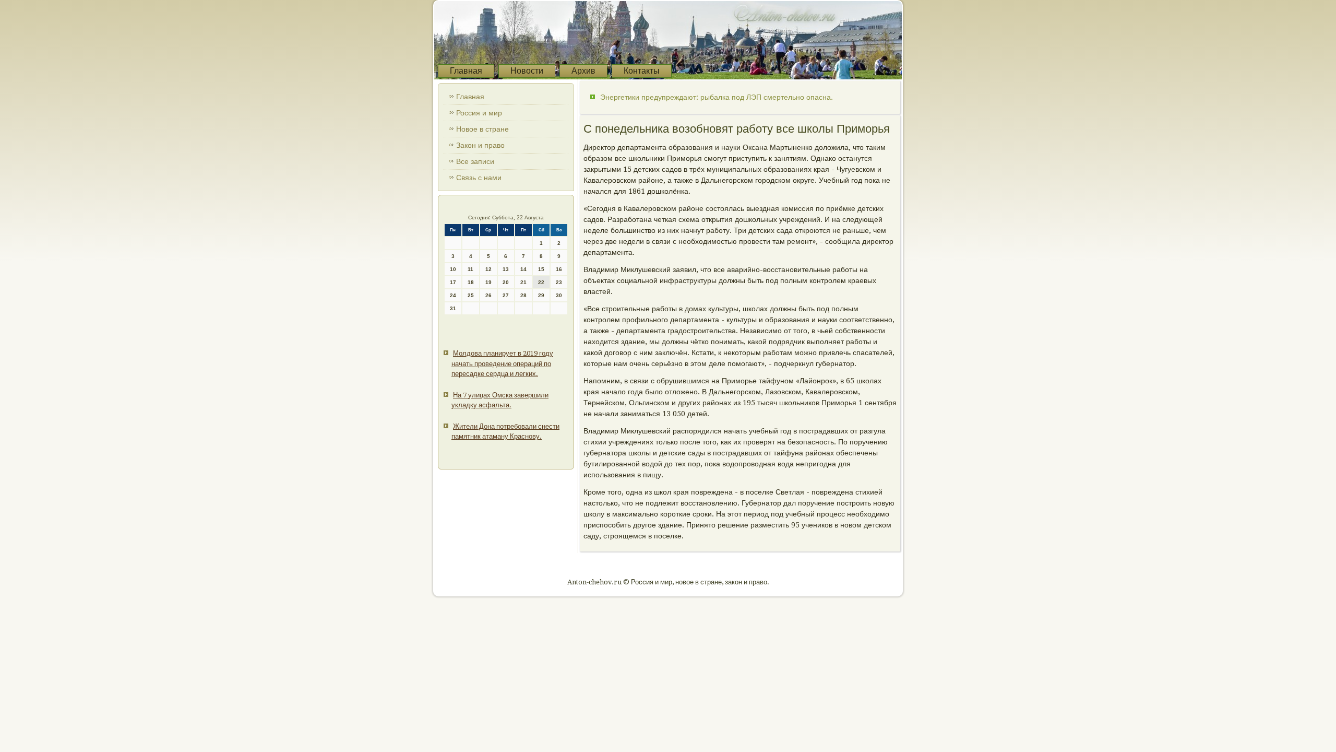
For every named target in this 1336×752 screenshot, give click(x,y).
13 (506, 269)
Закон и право (480, 145)
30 (559, 295)
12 (488, 269)
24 (453, 295)
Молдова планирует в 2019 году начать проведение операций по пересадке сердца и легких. (502, 363)
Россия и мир (479, 113)
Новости (526, 70)
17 (453, 282)
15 (541, 269)
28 (523, 295)
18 (471, 282)
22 (541, 282)
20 (506, 282)
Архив (583, 70)
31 (453, 308)
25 (471, 295)
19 (488, 282)
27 (506, 295)
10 (453, 269)
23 (559, 282)
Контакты (642, 70)
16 (559, 269)
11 (470, 269)
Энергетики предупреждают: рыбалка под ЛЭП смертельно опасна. (716, 97)
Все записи (475, 161)
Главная (466, 70)
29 (541, 295)
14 (523, 269)
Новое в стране (482, 129)
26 (488, 295)
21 (523, 282)
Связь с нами (479, 177)
